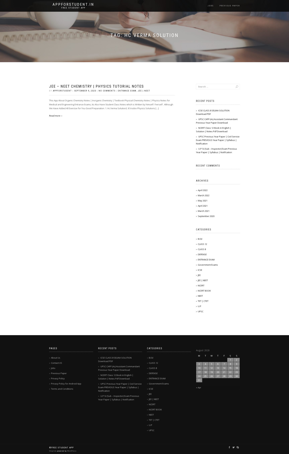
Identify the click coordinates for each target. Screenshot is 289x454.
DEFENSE (202, 254)
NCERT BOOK (204, 290)
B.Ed (200, 238)
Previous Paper (230, 6)
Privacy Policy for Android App (66, 383)
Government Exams (208, 264)
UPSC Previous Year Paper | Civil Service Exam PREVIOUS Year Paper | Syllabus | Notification (217, 140)
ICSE (200, 269)
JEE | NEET (144, 91)
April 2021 (203, 205)
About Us (55, 357)
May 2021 (202, 200)
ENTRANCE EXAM (127, 91)
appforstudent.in (73, 5)
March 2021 (203, 210)
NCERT (201, 285)
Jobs (211, 6)
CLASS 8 (202, 249)
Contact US (56, 362)
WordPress (71, 451)
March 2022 (203, 195)
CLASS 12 (202, 244)
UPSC (200, 311)
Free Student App (73, 8)
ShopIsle (53, 451)
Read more (54, 115)
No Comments (107, 91)
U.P (199, 306)
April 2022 (203, 190)
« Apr (198, 387)
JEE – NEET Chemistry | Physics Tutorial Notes (96, 86)
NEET (200, 295)
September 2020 (206, 216)
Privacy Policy (58, 378)
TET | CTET (203, 301)
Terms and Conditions (62, 388)
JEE (199, 275)
